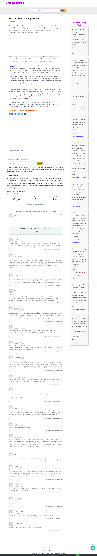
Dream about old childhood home (79, 52)
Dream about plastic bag (78, 309)
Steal (11, 76)
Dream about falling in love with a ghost (79, 277)
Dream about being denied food (79, 109)
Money (12, 66)
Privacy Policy (48, 551)
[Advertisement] (35, 45)
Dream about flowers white (79, 177)
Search (63, 10)
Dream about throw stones (79, 87)
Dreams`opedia (15, 2)
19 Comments (12, 21)
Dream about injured (77, 136)
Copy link (36, 231)
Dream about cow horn (78, 206)
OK (77, 555)
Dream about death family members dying (79, 241)
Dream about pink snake (78, 343)
